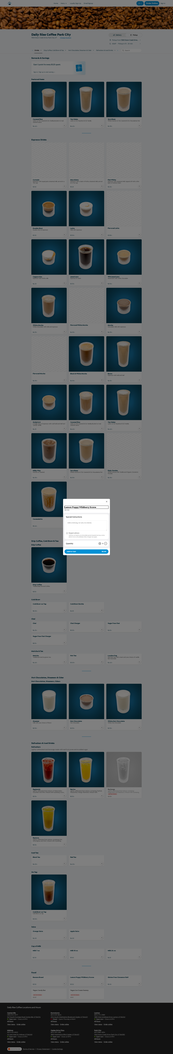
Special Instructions (74, 517)
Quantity (69, 544)
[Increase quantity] (105, 543)
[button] (86, 551)
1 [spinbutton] (102, 544)
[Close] (106, 501)
